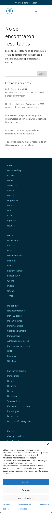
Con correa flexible (16, 370)
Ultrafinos (12, 360)
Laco (9, 215)
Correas (11, 430)
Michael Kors (13, 240)
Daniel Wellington (15, 170)
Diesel (10, 235)
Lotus (10, 180)
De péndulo (13, 305)
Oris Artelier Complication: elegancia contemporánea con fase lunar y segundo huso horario (25, 119)
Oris (9, 265)
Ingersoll (11, 220)
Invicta (10, 285)
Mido (9, 210)
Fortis (10, 205)
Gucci (9, 250)
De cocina (12, 395)
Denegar (26, 490)
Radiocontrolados (16, 310)
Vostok (10, 190)
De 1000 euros (14, 320)
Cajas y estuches (15, 436)
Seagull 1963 (13, 275)
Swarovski (12, 185)
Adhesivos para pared (18, 340)
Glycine (10, 280)
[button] (47, 444)
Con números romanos (18, 406)
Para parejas (13, 335)
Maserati (11, 260)
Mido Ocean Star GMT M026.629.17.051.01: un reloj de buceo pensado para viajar (24, 92)
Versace (11, 245)
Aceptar (26, 481)
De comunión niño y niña (19, 421)
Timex (10, 295)
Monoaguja (12, 355)
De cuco (11, 390)
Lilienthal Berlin (14, 255)
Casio (10, 165)
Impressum (44, 505)
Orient (10, 290)
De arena (11, 385)
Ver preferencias (26, 498)
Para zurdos (13, 375)
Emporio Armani (15, 270)
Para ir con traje (15, 325)
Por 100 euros (14, 315)
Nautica (11, 225)
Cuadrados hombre (16, 330)
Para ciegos (13, 411)
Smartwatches (14, 401)
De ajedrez (12, 416)
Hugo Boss (12, 200)
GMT (9, 350)
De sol (10, 380)
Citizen (10, 175)
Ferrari (10, 195)
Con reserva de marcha (18, 345)
